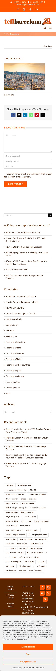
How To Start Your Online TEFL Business (24, 247)
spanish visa (26, 521)
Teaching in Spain (13, 371)
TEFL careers (10, 548)
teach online (22, 544)
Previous (48, 46)
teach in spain (40, 539)
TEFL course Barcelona (14, 553)
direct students (12, 499)
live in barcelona (28, 512)
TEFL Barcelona (36, 544)
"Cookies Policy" (22, 639)
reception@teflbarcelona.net (28, 5)
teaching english (32, 530)
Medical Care (11, 336)
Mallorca (10, 331)
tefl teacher (42, 566)
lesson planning (12, 512)
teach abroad (11, 526)
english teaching (12, 503)
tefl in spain (29, 562)
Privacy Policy (29, 668)
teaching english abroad (15, 535)
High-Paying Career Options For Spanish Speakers (26, 508)
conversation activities (37, 494)
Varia (8, 393)
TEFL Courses (11, 557)
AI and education (24, 485)
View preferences (28, 662)
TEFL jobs (41, 562)
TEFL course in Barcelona (37, 553)
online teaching (12, 521)
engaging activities (28, 499)
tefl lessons (10, 566)
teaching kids (11, 539)
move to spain (30, 517)
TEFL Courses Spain (13, 562)
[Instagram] (48, 587)
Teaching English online (38, 535)
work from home (35, 571)
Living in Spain (12, 325)
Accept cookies (28, 647)
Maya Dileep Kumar (13, 517)
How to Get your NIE (15, 308)
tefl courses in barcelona (29, 557)
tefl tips (22, 571)
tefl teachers (11, 571)
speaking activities (41, 521)
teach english (25, 526)
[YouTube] (42, 593)
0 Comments (9, 95)
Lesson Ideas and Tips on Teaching (21, 313)
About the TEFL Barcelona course (21, 296)
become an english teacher (16, 490)
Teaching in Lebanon (15, 353)
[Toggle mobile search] (45, 27)
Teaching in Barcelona (15, 342)
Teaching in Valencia (15, 376)
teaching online (26, 539)
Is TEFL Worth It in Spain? (17, 270)
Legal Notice (39, 668)
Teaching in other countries (18, 365)
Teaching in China (13, 348)
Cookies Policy (17, 668)
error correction (28, 503)
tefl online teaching (26, 566)
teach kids (10, 544)
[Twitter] (48, 593)
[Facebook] (42, 587)
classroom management (15, 494)
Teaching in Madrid (14, 359)
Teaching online (13, 382)
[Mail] (45, 599)
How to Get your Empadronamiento (22, 302)
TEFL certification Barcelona (30, 548)
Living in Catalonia (14, 319)
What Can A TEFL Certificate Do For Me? (23, 233)
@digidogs (10, 485)
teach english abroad (14, 530)
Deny (28, 654)
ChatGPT (34, 490)
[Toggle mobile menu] (50, 27)
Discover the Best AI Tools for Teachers (23, 455)
